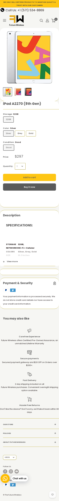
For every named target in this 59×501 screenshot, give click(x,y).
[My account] (47, 20)
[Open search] (41, 20)
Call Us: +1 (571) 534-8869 (25, 10)
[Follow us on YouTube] (17, 471)
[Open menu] (4, 20)
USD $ (7, 457)
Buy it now (29, 187)
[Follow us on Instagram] (11, 471)
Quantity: (8, 166)
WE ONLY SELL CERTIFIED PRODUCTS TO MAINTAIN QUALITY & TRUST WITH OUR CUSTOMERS (29, 3)
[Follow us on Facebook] (5, 471)
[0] (53, 20)
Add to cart (29, 177)
